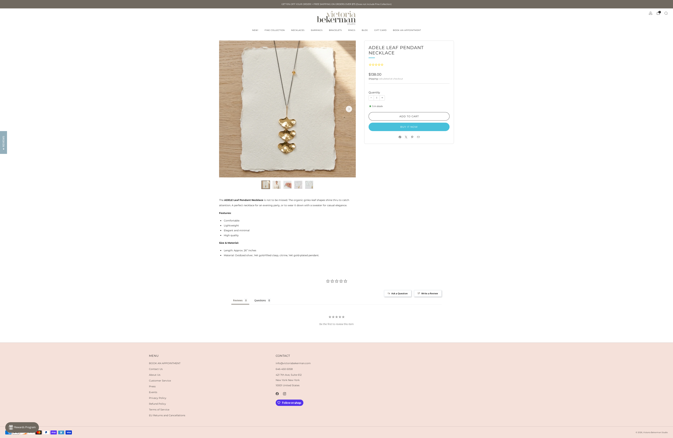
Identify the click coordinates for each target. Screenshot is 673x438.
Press (152, 386)
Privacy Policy (157, 398)
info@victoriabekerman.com (293, 363)
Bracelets (335, 30)
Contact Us (156, 369)
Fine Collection (275, 30)
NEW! (255, 30)
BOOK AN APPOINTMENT (165, 363)
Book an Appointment (407, 30)
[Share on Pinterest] (412, 137)
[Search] (666, 13)
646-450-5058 (284, 369)
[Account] (650, 13)
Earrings (317, 30)
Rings (351, 30)
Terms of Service (159, 409)
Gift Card (380, 30)
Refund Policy (157, 403)
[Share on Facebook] (400, 137)
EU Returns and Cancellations (167, 415)
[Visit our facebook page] (277, 393)
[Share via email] (418, 137)
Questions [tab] (260, 300)
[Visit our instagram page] (284, 393)
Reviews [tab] (238, 300)
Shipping (373, 78)
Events (153, 392)
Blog (365, 30)
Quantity (374, 92)
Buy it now (409, 126)
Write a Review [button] (429, 293)
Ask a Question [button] (399, 293)
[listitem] (336, 4)
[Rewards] (22, 427)
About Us (154, 374)
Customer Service (160, 380)
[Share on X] (406, 137)
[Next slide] (349, 109)
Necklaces (298, 30)
